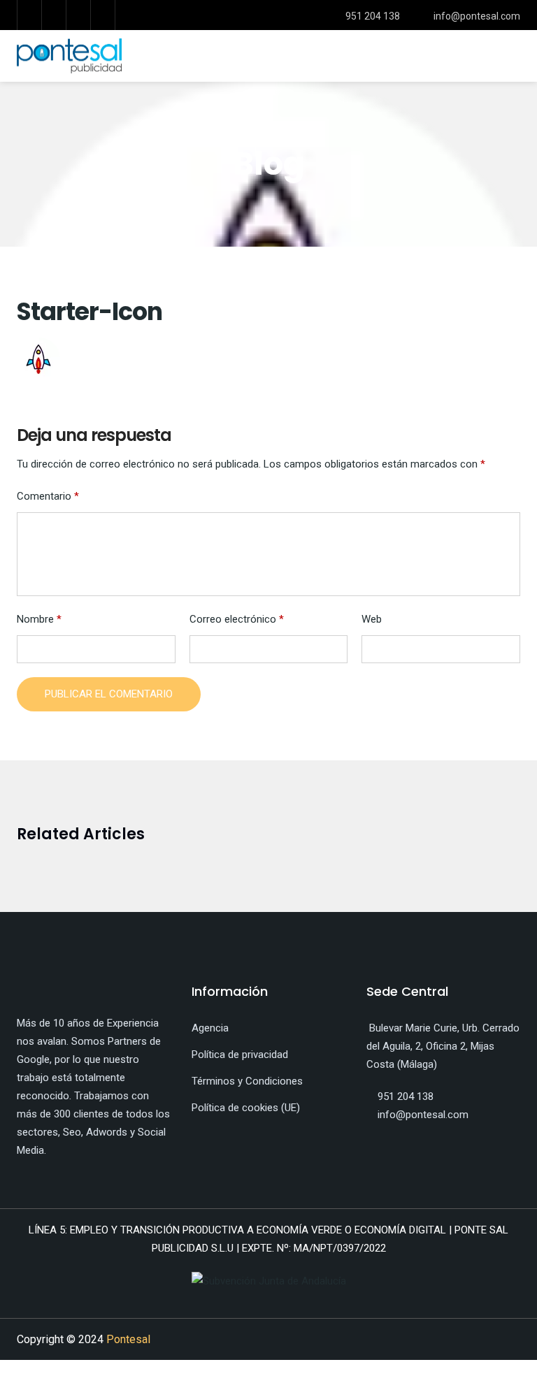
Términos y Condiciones (247, 1081)
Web (371, 619)
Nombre (39, 619)
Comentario (48, 496)
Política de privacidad (240, 1054)
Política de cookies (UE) (246, 1107)
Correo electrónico (236, 619)
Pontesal (128, 1339)
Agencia (210, 1028)
